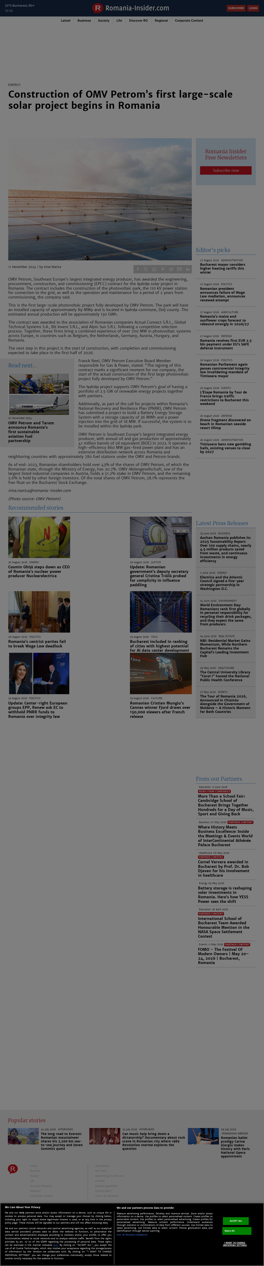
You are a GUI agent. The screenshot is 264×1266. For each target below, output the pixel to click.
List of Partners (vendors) (132, 1234)
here (55, 1245)
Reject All (230, 1231)
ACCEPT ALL (236, 1221)
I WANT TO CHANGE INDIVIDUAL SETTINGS (235, 1244)
